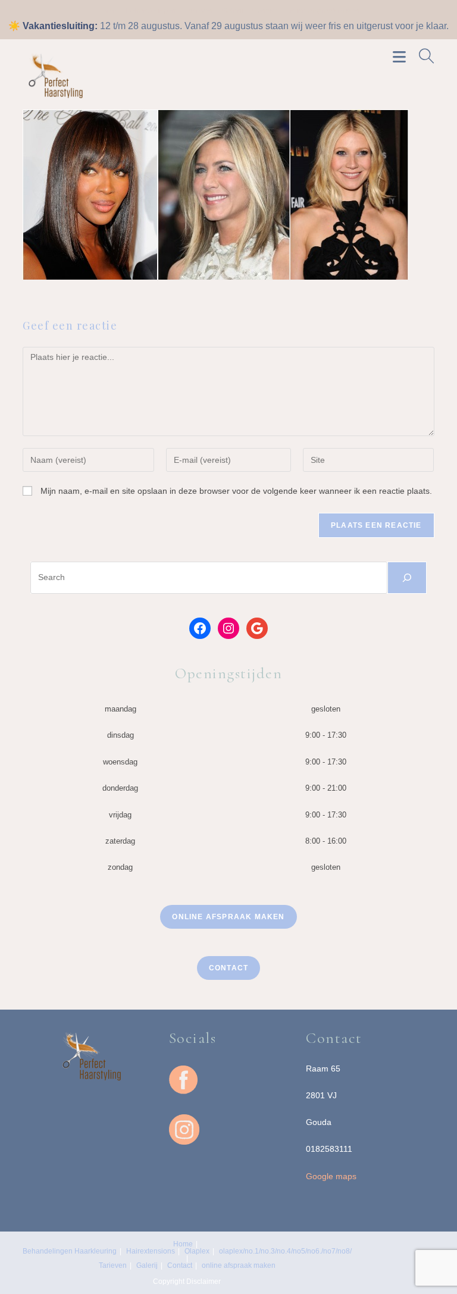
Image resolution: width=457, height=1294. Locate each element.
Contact (264, 11)
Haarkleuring (95, 1251)
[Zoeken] (407, 578)
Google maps (331, 1176)
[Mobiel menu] (401, 56)
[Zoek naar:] (422, 56)
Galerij (232, 11)
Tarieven (199, 11)
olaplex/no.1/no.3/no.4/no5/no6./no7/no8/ (285, 1251)
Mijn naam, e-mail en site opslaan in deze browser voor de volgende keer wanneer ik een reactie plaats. (236, 491)
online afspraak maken (323, 11)
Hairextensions (150, 1251)
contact (228, 968)
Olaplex (196, 1251)
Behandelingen (151, 11)
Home (107, 11)
